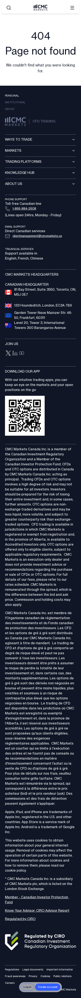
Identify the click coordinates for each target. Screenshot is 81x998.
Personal (12, 95)
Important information (60, 969)
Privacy (33, 976)
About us (13, 184)
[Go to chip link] (8, 353)
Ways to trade (18, 139)
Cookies (45, 976)
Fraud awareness (15, 976)
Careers (10, 983)
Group (9, 109)
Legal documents (32, 969)
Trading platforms (23, 161)
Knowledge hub (19, 172)
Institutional (15, 102)
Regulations (12, 969)
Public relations (62, 976)
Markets (13, 150)
